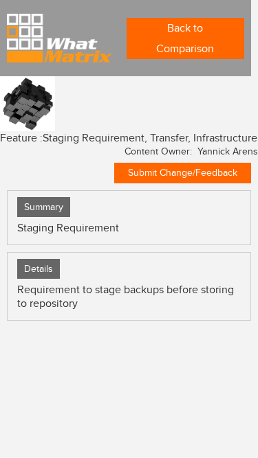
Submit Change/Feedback (182, 173)
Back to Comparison (185, 38)
